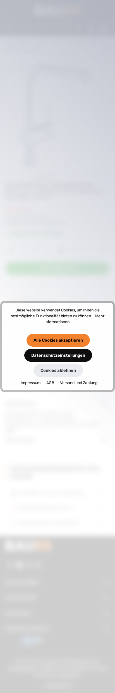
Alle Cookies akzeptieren (58, 340)
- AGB (49, 382)
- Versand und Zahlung (77, 382)
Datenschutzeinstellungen (58, 355)
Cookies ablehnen (58, 370)
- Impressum (29, 382)
